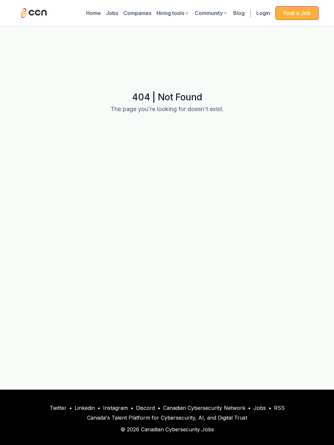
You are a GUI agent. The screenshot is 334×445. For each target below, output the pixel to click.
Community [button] (209, 13)
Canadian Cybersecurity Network (204, 408)
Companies (137, 13)
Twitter (58, 408)
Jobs (112, 13)
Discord (145, 408)
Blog (239, 13)
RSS (279, 408)
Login (263, 13)
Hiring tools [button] (170, 13)
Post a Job (297, 13)
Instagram (115, 408)
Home (93, 13)
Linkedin (85, 408)
